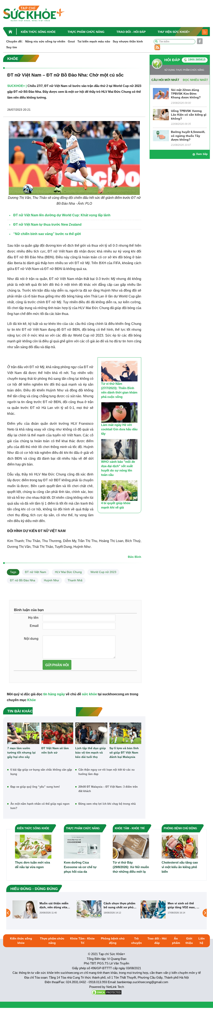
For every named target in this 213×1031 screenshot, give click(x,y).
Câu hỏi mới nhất (165, 80)
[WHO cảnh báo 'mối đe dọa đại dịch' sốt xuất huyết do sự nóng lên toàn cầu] (119, 449)
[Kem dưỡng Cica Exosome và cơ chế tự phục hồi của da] (82, 846)
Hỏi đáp (172, 60)
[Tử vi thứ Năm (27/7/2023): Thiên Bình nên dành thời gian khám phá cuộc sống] (119, 371)
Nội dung (31, 638)
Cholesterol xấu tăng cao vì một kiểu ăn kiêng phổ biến (180, 867)
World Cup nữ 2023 (103, 572)
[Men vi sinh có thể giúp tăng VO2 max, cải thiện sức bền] (89, 909)
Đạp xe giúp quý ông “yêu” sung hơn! (35, 786)
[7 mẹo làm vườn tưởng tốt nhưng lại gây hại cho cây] (23, 733)
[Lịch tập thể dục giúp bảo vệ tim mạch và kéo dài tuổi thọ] (91, 733)
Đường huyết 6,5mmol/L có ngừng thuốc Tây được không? (188, 135)
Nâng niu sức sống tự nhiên (45, 41)
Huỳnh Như (51, 580)
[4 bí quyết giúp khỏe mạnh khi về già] (119, 490)
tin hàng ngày (54, 694)
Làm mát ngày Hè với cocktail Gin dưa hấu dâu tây (119, 429)
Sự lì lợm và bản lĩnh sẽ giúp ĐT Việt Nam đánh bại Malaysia (124, 752)
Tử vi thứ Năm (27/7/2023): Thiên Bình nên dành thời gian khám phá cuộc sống (119, 390)
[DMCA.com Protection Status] (106, 992)
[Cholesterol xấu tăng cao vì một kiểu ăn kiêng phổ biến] (180, 846)
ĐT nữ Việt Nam (35, 572)
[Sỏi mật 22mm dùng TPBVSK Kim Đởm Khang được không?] (161, 93)
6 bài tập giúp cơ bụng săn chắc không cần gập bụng (41, 772)
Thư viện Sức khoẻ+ (174, 31)
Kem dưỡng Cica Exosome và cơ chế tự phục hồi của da (80, 867)
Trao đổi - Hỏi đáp (131, 31)
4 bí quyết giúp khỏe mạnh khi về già (115, 505)
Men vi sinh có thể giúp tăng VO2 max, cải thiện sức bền (120, 905)
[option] (42, 909)
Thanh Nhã (75, 580)
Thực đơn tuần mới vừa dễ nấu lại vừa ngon (32, 865)
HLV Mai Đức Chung (68, 572)
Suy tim (11, 47)
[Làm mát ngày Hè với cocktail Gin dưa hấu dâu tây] (119, 412)
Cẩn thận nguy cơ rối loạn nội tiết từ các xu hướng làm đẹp (106, 772)
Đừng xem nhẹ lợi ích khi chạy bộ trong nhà (107, 803)
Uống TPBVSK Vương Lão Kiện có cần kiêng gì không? (188, 114)
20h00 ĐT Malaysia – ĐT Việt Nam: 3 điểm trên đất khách (108, 789)
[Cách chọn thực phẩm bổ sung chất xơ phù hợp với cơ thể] (24, 909)
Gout (71, 41)
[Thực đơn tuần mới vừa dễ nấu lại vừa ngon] (33, 846)
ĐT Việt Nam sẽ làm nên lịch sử (55, 750)
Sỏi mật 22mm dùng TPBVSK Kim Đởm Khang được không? (186, 93)
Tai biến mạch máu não (93, 41)
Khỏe (31, 700)
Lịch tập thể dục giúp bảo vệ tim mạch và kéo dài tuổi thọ (90, 752)
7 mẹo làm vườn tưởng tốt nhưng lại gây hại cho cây (21, 752)
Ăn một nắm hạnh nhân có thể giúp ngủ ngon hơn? (39, 806)
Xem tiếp (202, 154)
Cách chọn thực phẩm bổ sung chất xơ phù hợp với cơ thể (55, 905)
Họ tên (33, 617)
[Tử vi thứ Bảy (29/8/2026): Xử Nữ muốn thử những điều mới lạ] (131, 846)
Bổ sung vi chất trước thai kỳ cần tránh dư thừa (183, 905)
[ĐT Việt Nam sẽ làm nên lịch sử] (57, 733)
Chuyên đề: (14, 41)
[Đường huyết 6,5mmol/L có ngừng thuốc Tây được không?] (161, 135)
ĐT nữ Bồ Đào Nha (22, 580)
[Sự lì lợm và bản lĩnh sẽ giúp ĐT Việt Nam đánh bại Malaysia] (125, 733)
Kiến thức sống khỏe (38, 31)
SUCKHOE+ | (17, 86)
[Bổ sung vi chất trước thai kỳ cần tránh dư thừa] (153, 912)
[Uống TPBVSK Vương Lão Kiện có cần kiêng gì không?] (161, 114)
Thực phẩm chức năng (86, 31)
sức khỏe (89, 694)
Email (34, 626)
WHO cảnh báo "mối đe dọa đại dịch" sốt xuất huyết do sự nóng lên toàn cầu (118, 468)
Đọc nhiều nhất (195, 80)
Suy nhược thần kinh (128, 41)
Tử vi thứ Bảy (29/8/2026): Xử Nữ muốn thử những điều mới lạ (131, 867)
